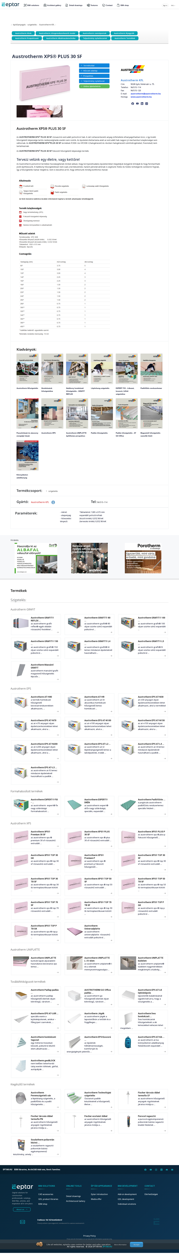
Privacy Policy (89, 1235)
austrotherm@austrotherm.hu (146, 93)
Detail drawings (75, 5)
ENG (172, 5)
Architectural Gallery (75, 1201)
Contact (109, 5)
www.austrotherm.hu (141, 96)
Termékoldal (88, 65)
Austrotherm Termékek (125, 38)
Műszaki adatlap (90, 70)
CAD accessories (45, 1194)
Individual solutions (127, 1204)
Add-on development (127, 1194)
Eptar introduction (99, 1194)
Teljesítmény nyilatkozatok (95, 38)
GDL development (126, 1199)
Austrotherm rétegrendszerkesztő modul (57, 33)
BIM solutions (33, 5)
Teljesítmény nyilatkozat (94, 81)
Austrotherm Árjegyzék (124, 33)
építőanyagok (19, 24)
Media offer (96, 1199)
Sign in (165, 5)
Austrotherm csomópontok (94, 33)
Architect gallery (54, 5)
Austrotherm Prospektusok (27, 38)
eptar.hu (7, 1169)
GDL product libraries (48, 1199)
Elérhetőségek (151, 1194)
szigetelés (32, 24)
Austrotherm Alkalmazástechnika (60, 38)
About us (20, 1209)
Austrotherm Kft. (46, 24)
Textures (94, 5)
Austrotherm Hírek (23, 33)
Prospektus (88, 76)
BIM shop (125, 5)
